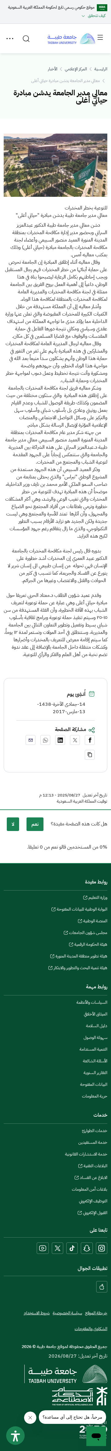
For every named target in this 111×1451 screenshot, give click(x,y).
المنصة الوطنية (95, 922)
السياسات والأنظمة (91, 1002)
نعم (35, 824)
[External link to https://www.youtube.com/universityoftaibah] (43, 1248)
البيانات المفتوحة (93, 1084)
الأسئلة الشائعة (95, 1061)
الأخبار (52, 69)
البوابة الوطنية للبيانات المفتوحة (82, 910)
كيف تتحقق (96, 16)
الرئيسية (100, 69)
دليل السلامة (96, 1026)
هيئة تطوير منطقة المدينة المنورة (81, 957)
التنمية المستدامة (93, 1049)
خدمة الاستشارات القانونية (86, 1154)
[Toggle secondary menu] (10, 38)
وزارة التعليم (97, 898)
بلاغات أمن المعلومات (89, 1189)
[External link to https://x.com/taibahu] (57, 1248)
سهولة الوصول (95, 1037)
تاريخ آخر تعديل (95, 795)
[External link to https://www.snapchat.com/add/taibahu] (87, 1248)
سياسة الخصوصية (67, 1313)
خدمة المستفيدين (92, 1142)
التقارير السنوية (95, 1072)
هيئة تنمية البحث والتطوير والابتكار (80, 969)
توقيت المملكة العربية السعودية (82, 801)
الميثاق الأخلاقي (95, 1014)
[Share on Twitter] (75, 740)
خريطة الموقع (96, 1313)
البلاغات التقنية (95, 1167)
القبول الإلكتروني (95, 1213)
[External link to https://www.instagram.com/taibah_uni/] (101, 1248)
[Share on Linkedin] (60, 740)
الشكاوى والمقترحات (91, 1328)
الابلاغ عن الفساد (93, 1178)
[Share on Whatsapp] (45, 740)
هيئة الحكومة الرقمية (90, 945)
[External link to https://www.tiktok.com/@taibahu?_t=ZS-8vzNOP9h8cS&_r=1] (72, 1248)
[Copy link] (90, 755)
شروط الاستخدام (37, 1313)
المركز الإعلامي (76, 69)
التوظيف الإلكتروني (93, 1201)
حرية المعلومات (94, 1096)
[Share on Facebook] (90, 740)
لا (13, 824)
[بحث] (26, 38)
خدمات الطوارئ (94, 1130)
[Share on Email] (30, 740)
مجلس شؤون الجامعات (88, 933)
